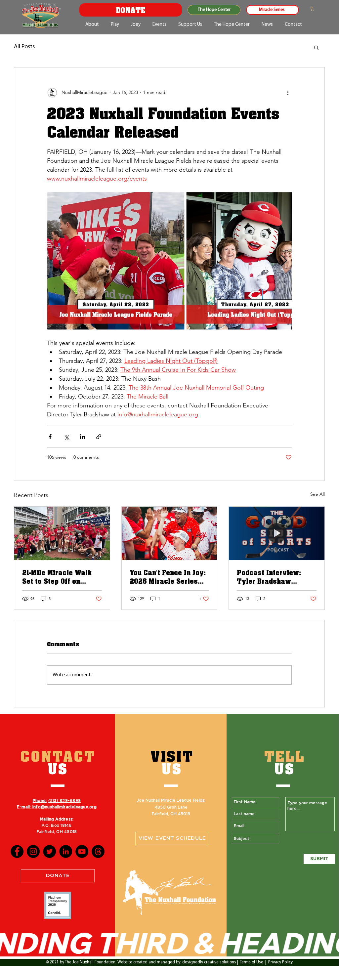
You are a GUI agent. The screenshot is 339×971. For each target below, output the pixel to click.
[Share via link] (99, 437)
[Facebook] (17, 851)
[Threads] (98, 851)
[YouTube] (81, 851)
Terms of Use (251, 962)
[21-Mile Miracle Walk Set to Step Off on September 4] (62, 533)
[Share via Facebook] (50, 437)
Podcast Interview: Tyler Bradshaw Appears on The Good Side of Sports (272, 576)
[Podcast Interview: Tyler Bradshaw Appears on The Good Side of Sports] (276, 533)
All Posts (24, 47)
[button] (312, 9)
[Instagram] (33, 851)
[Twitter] (49, 851)
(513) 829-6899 (64, 801)
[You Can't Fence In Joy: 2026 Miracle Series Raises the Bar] (169, 533)
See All (317, 494)
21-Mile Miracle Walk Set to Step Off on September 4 (57, 576)
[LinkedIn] (65, 851)
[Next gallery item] (284, 260)
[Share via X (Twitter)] (66, 437)
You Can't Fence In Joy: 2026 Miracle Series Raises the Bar (168, 576)
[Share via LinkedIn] (82, 437)
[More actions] (288, 93)
